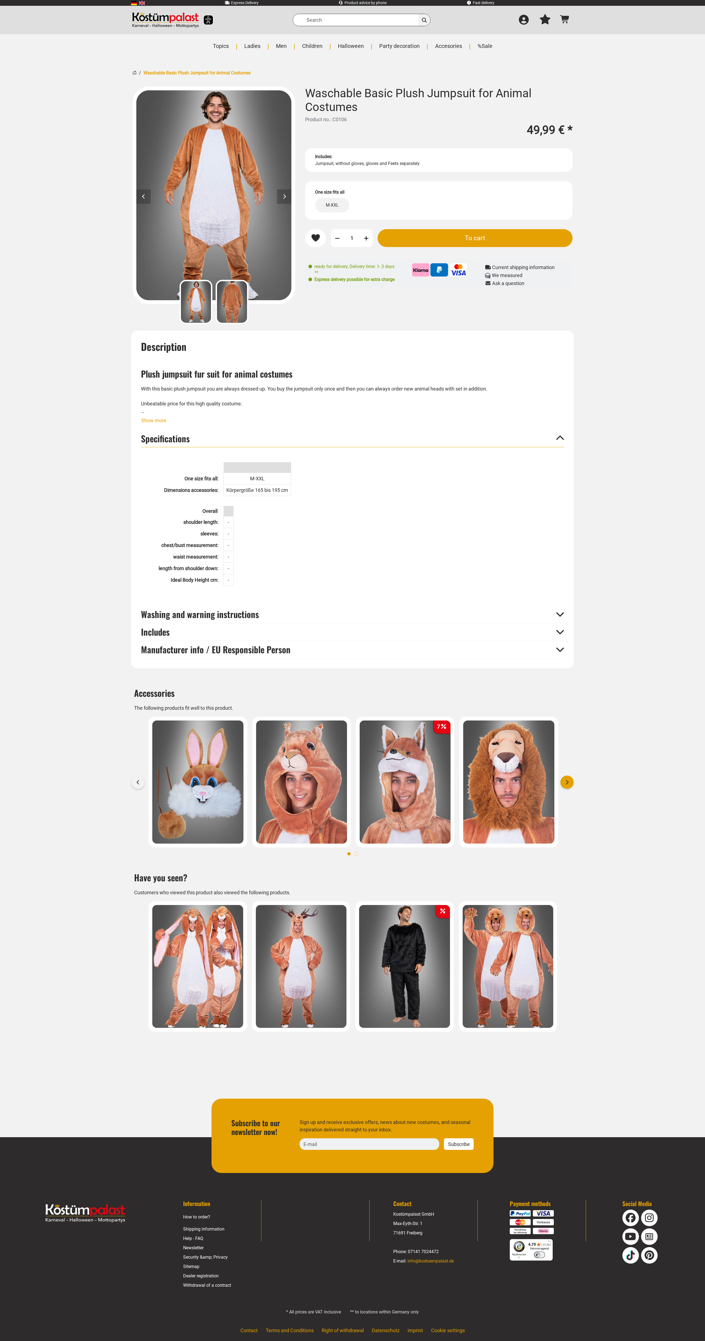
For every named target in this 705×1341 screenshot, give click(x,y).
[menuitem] (134, 3)
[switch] (539, 1254)
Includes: (323, 156)
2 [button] (356, 854)
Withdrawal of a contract (207, 1285)
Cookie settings (448, 1330)
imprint (415, 1330)
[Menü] (549, 1242)
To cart (475, 238)
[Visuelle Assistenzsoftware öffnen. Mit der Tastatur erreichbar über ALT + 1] (205, 20)
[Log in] (524, 20)
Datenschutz (386, 1330)
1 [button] (349, 854)
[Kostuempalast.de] (165, 20)
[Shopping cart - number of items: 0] (565, 19)
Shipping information (203, 1229)
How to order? (196, 1217)
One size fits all (330, 192)
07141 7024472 (423, 1251)
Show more (153, 420)
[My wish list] (545, 20)
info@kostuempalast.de (431, 1261)
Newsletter (193, 1247)
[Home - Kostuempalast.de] (85, 1213)
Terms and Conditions (290, 1330)
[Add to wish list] (315, 238)
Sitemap (191, 1266)
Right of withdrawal (343, 1330)
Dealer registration (201, 1275)
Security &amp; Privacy (205, 1257)
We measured (506, 275)
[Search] (424, 20)
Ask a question (507, 283)
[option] (213, 195)
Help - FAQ (193, 1238)
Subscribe (459, 1144)
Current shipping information (523, 267)
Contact (249, 1330)
